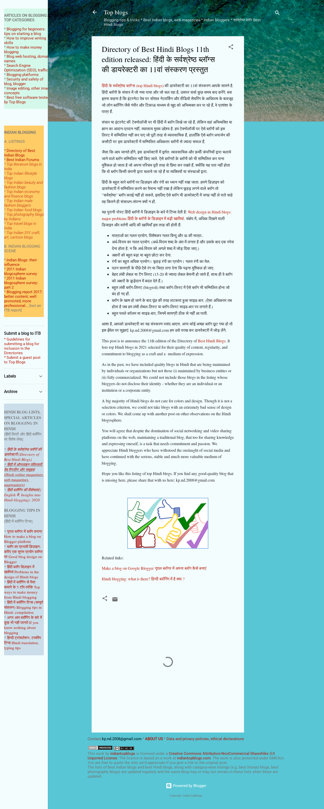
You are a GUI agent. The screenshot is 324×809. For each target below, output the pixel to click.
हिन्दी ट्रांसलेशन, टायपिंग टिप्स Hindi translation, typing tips (22, 642)
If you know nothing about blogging (21, 627)
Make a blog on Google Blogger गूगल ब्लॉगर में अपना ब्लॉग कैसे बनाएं (154, 568)
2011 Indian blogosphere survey (20, 271)
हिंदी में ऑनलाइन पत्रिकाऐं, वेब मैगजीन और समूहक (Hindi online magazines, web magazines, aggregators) (24, 475)
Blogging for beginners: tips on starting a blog (25, 31)
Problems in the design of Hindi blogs (21, 574)
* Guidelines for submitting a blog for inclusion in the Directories (21, 346)
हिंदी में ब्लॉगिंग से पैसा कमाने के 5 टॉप (19, 584)
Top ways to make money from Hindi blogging (22, 592)
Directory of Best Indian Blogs (19, 152)
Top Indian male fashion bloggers (18, 203)
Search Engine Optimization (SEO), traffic (26, 67)
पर (6, 556)
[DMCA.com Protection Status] (100, 749)
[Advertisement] (264, 112)
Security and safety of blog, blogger (23, 81)
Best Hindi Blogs (212, 340)
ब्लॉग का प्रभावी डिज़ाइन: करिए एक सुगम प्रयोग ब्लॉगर (23, 549)
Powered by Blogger (189, 785)
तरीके (29, 586)
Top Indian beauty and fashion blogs (23, 184)
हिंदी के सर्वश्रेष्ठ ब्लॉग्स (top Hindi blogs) (133, 85)
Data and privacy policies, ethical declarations (205, 739)
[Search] (277, 14)
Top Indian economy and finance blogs (22, 194)
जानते (24, 622)
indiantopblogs (122, 753)
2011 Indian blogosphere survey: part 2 (21, 283)
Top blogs (116, 12)
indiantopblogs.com (194, 758)
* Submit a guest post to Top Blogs (22, 359)
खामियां (8, 571)
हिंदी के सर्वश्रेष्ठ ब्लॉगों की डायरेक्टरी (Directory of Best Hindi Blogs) (23, 454)
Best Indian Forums (23, 159)
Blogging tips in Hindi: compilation (23, 610)
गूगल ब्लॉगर (20, 531)
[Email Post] (115, 601)
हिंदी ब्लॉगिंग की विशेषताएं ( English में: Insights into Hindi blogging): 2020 (23, 494)
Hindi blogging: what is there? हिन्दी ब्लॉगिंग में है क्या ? (143, 578)
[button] (231, 48)
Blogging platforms (23, 74)
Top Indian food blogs (24, 210)
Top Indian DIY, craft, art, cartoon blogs (22, 235)
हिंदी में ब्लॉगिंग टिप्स (20, 602)
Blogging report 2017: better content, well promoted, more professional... (23, 299)
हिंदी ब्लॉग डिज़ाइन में (20, 566)
